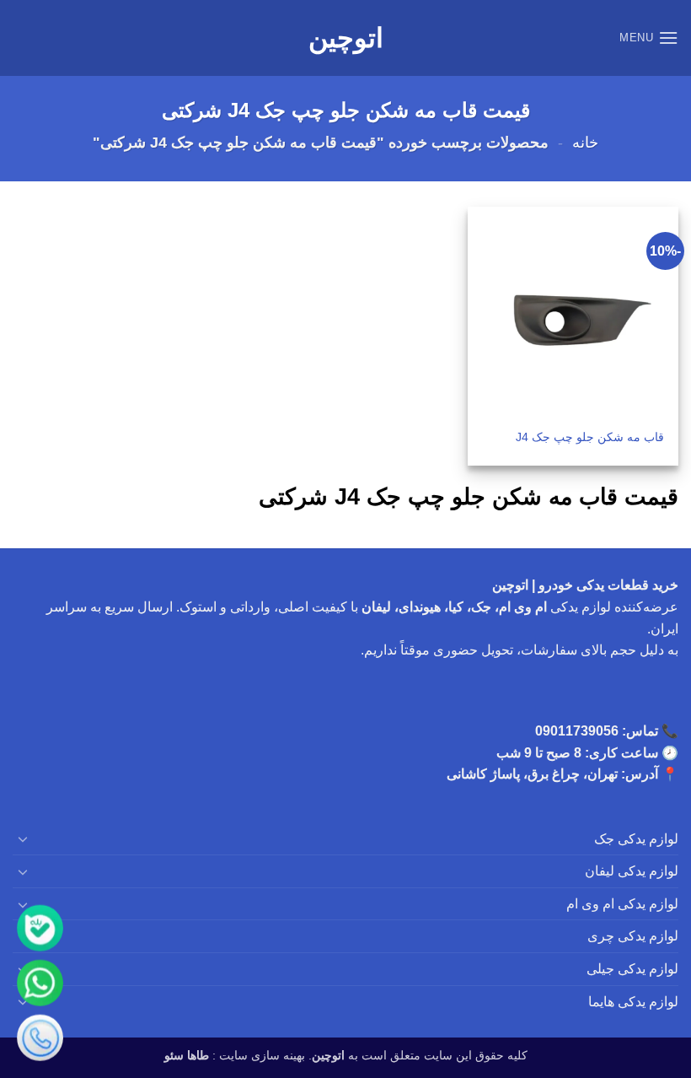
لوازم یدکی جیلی (632, 969)
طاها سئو (186, 1055)
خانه (585, 142)
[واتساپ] (40, 983)
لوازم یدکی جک (636, 839)
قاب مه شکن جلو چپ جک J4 (590, 437)
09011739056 (577, 731)
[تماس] (40, 1038)
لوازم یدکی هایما (633, 1001)
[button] (648, 37)
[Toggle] (23, 838)
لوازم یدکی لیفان (631, 871)
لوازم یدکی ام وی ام (622, 904)
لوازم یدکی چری (632, 936)
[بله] (40, 928)
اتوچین (345, 37)
